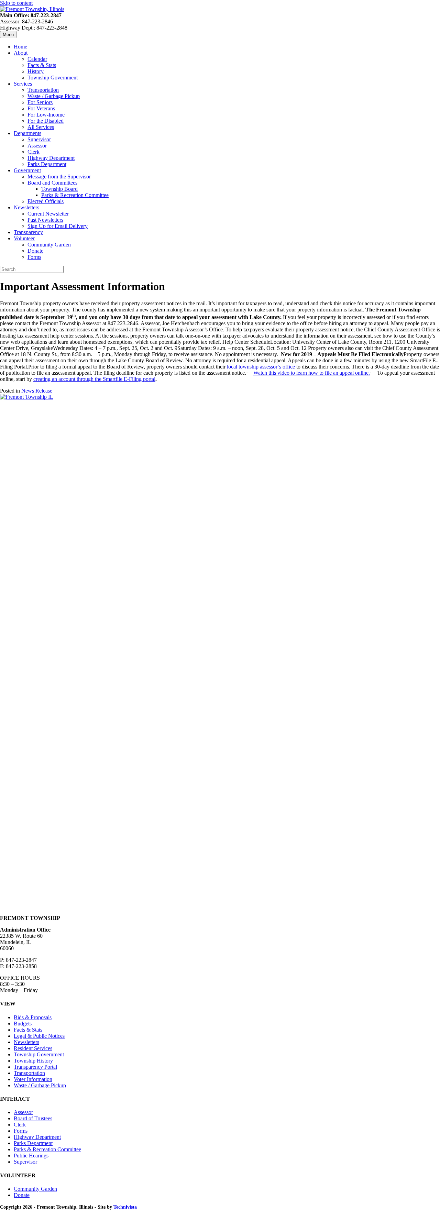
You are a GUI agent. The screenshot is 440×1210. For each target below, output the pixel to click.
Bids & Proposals (33, 1017)
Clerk (34, 152)
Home (20, 47)
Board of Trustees (33, 1118)
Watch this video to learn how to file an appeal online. (311, 373)
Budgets (23, 1023)
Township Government (53, 77)
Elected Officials (46, 201)
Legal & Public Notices (39, 1036)
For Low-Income (46, 115)
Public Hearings (31, 1155)
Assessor (37, 145)
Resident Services (33, 1048)
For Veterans (41, 108)
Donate (35, 251)
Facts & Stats (42, 65)
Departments (27, 133)
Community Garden (49, 245)
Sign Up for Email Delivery (58, 226)
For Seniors (40, 102)
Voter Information (33, 1079)
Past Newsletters (45, 220)
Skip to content (16, 3)
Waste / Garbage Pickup (54, 96)
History (36, 71)
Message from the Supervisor (59, 176)
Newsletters (26, 207)
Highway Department (51, 158)
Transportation (43, 90)
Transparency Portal (35, 1067)
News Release (36, 391)
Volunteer (24, 238)
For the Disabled (46, 121)
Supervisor (39, 139)
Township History (33, 1061)
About (21, 53)
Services (23, 84)
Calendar (37, 59)
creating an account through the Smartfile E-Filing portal (94, 379)
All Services (41, 127)
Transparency (28, 232)
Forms (34, 257)
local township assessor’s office (261, 367)
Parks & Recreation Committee (75, 195)
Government (27, 170)
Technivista (125, 1207)
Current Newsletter (48, 214)
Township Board (59, 189)
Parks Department (47, 164)
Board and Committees (52, 183)
